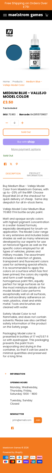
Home (6, 81)
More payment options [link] (26, 149)
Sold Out (26, 132)
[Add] (22, 122)
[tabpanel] (26, 269)
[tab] (13, 175)
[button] (46, 15)
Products (17, 81)
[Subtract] (7, 122)
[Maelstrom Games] (25, 15)
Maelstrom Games (12, 447)
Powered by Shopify (13, 452)
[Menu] (5, 15)
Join (38, 420)
